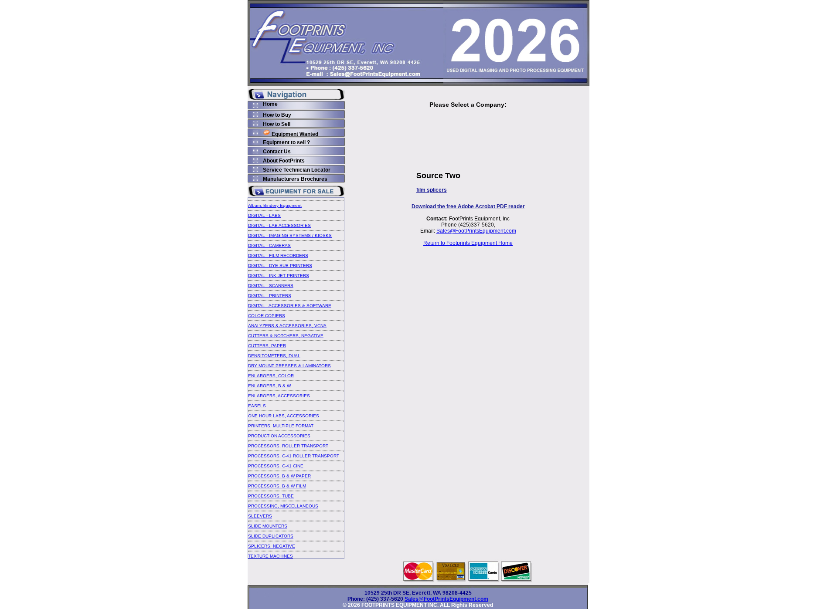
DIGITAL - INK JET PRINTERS (278, 275)
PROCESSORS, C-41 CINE (275, 466)
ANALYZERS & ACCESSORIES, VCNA (287, 325)
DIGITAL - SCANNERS (270, 285)
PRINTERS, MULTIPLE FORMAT (280, 425)
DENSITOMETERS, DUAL (274, 355)
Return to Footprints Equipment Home (468, 243)
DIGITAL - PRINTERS (269, 295)
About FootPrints (284, 161)
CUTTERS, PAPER (267, 345)
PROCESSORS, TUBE (271, 496)
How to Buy (277, 115)
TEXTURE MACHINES (270, 556)
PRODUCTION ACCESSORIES (279, 435)
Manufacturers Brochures (295, 179)
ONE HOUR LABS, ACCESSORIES (283, 415)
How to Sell (276, 124)
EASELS (257, 405)
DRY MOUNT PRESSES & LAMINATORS (289, 365)
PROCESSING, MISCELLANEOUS (283, 506)
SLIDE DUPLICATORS (270, 536)
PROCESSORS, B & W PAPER (279, 476)
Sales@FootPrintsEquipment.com (476, 231)
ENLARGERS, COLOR (271, 375)
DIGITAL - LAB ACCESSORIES (279, 225)
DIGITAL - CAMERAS (269, 245)
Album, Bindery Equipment (275, 205)
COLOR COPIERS (266, 315)
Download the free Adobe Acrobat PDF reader (468, 206)
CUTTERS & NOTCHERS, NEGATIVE (285, 335)
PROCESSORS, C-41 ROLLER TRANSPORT (293, 455)
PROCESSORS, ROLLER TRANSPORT (288, 445)
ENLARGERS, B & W (269, 385)
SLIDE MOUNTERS (267, 526)
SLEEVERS (260, 516)
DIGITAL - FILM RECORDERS (278, 255)
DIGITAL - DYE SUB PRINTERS (280, 265)
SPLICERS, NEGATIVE (271, 546)
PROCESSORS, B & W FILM (277, 486)
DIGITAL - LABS (264, 215)
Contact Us (277, 152)
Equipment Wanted (295, 134)
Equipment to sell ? (286, 142)
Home (270, 104)
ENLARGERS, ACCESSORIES (279, 395)
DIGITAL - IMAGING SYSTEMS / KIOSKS (290, 235)
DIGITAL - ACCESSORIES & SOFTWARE (289, 305)
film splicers (431, 190)
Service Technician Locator (296, 170)
